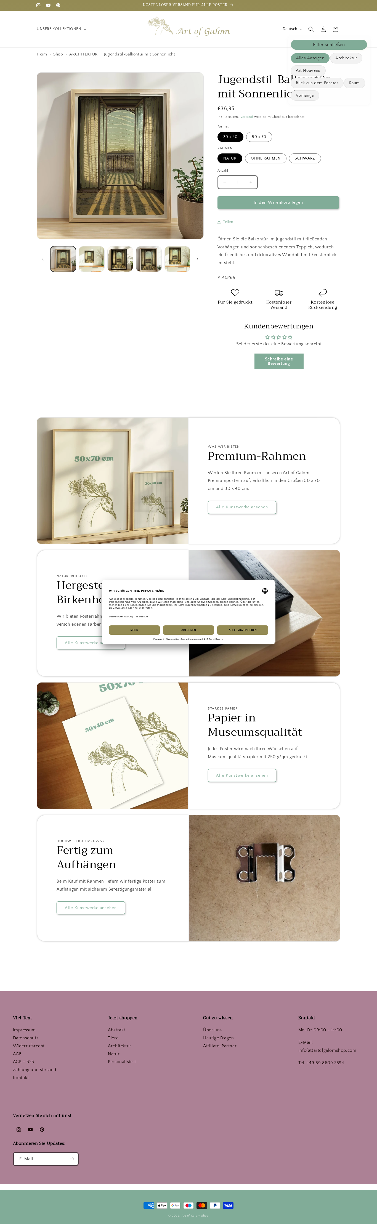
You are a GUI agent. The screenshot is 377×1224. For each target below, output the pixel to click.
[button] (61, 29)
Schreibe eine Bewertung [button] (279, 361)
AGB (17, 1054)
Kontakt (21, 1077)
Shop (58, 54)
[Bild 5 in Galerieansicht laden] (177, 259)
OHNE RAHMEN (266, 158)
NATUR (230, 158)
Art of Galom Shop (195, 1215)
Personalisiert (122, 1061)
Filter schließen (329, 44)
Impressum (24, 1029)
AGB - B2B (23, 1061)
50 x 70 (259, 137)
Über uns (212, 1029)
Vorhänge (305, 95)
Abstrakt (116, 1029)
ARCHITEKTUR (83, 54)
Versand (246, 117)
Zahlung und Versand (34, 1069)
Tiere (113, 1038)
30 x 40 (230, 137)
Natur (114, 1054)
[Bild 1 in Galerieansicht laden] (63, 259)
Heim (42, 54)
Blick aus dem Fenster (317, 83)
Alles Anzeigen (310, 58)
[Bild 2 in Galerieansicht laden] (91, 259)
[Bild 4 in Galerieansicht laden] (148, 259)
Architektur (346, 58)
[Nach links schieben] (43, 259)
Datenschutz (26, 1038)
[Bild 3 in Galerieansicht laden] (120, 259)
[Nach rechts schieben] (198, 259)
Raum (354, 83)
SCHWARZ (305, 158)
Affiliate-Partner (220, 1046)
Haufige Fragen (218, 1038)
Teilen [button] (228, 222)
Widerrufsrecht (29, 1046)
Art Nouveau (308, 70)
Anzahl (222, 170)
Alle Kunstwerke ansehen (242, 507)
